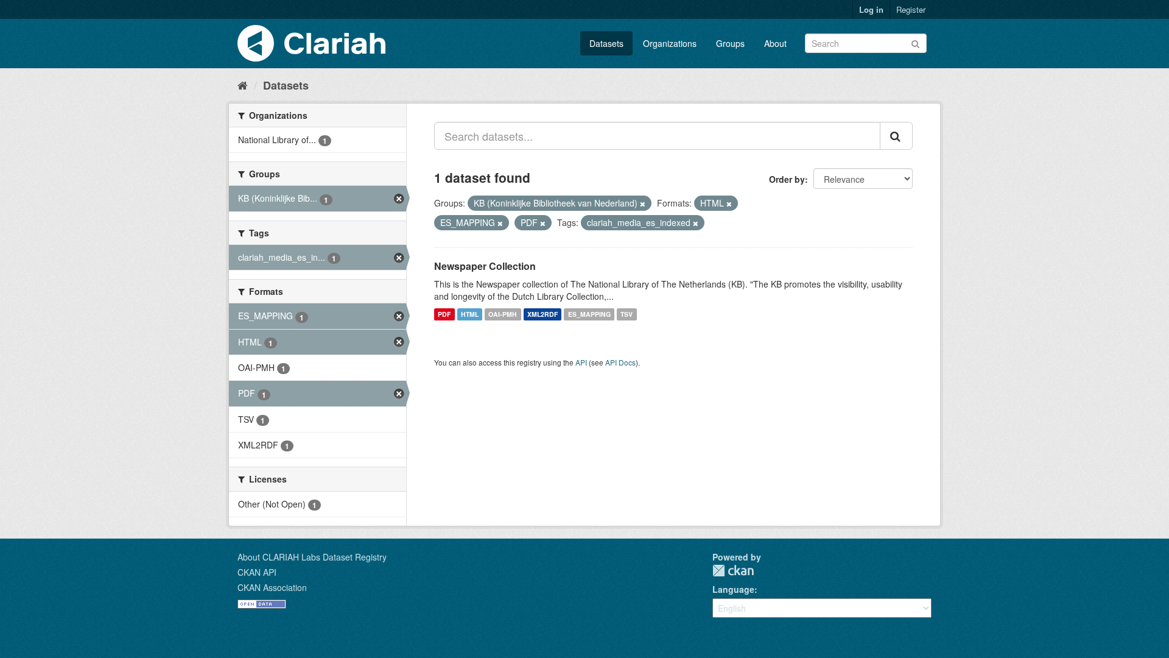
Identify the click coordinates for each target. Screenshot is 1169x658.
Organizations (670, 43)
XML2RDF (542, 314)
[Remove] (642, 203)
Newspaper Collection (485, 266)
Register (910, 9)
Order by (787, 179)
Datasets (606, 43)
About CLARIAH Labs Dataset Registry (312, 557)
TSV (626, 314)
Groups (730, 43)
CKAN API (256, 572)
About (775, 43)
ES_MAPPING (589, 314)
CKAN (733, 570)
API (581, 362)
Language (733, 589)
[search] (896, 136)
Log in (871, 9)
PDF (444, 314)
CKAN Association (272, 587)
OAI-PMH (502, 314)
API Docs (620, 362)
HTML (470, 314)
